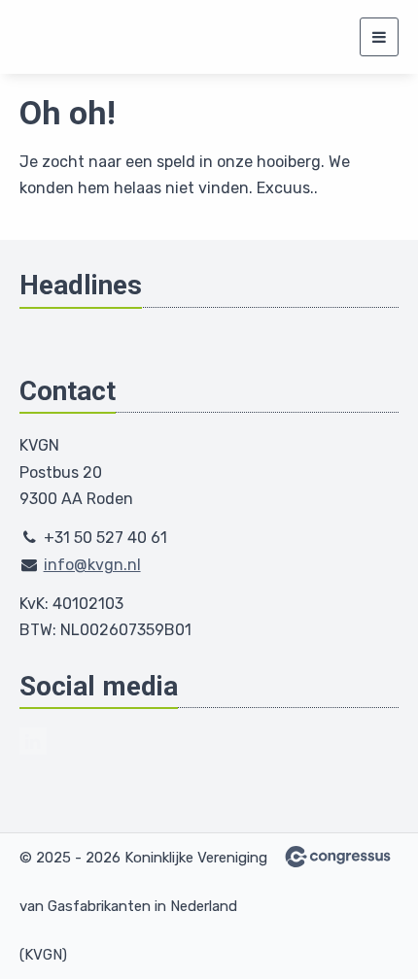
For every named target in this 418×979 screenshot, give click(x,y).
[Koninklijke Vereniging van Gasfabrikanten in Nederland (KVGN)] (80, 36)
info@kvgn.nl (92, 565)
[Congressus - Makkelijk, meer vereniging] (338, 856)
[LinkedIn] (33, 741)
